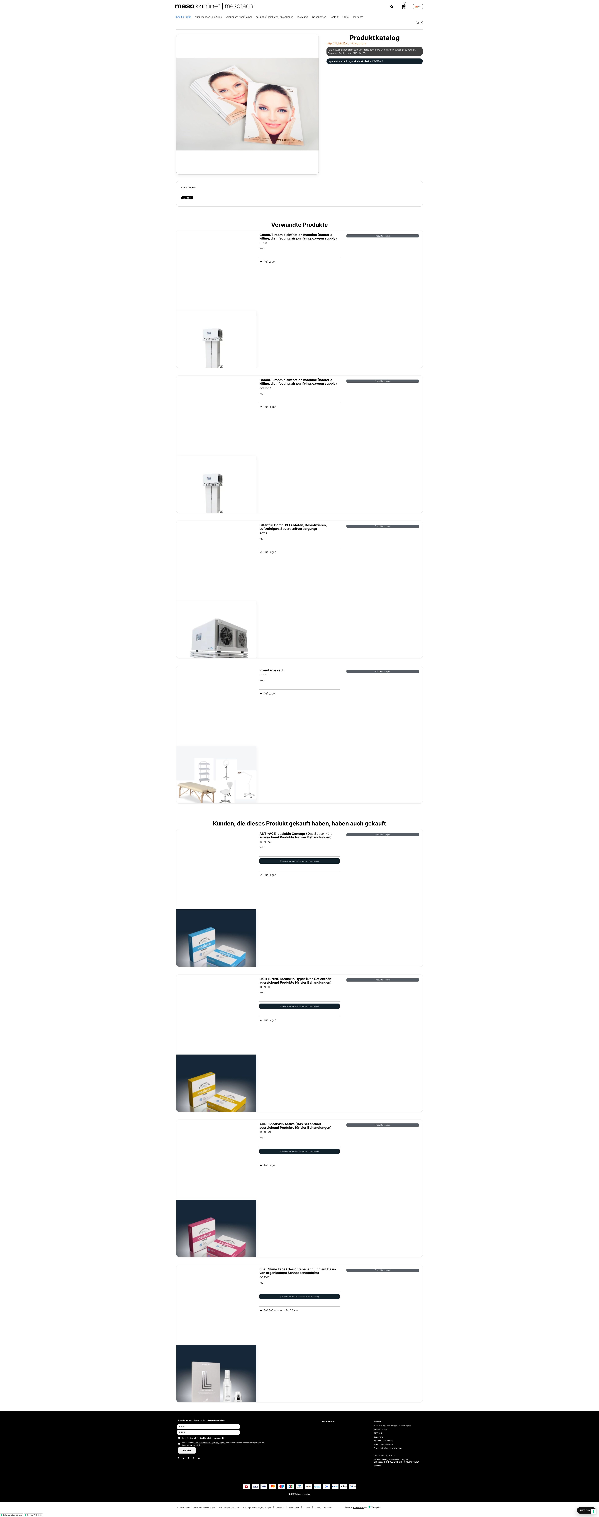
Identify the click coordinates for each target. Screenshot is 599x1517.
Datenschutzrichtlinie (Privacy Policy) (209, 1443)
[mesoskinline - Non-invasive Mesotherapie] (284, 6)
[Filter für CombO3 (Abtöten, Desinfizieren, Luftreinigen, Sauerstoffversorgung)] (216, 601)
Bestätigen (187, 1450)
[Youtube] (195, 1458)
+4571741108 (387, 1441)
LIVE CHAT (586, 1510)
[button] (417, 22)
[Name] (208, 1426)
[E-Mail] (208, 1432)
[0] (403, 7)
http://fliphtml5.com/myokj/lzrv (346, 43)
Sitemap (377, 1465)
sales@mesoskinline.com (391, 1448)
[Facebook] (180, 1458)
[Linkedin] (200, 1458)
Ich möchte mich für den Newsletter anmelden (213, 1437)
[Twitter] (185, 1458)
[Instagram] (190, 1458)
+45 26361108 (386, 1444)
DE (419, 6)
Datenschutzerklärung (12, 1515)
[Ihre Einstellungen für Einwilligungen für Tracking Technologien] (594, 1512)
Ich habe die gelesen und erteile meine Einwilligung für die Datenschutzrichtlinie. (223, 1444)
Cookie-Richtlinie (34, 1515)
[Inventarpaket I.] (216, 746)
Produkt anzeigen (382, 236)
